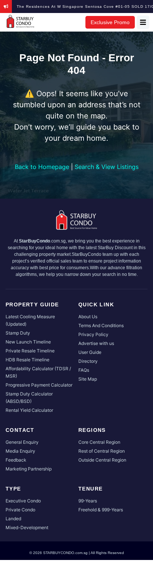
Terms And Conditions (101, 325)
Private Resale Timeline (30, 351)
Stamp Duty (18, 333)
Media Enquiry (20, 451)
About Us (87, 316)
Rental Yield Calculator (29, 410)
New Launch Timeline (28, 342)
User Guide (89, 352)
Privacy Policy (93, 334)
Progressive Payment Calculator (39, 385)
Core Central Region (99, 442)
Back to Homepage (42, 166)
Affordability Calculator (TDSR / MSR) (38, 372)
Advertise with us (96, 343)
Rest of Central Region (101, 451)
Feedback (16, 460)
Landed (13, 518)
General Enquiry (22, 442)
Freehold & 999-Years (100, 509)
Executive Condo (23, 501)
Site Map (87, 379)
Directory (88, 361)
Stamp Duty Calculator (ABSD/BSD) (29, 397)
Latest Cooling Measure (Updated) (30, 320)
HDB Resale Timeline (27, 359)
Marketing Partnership (29, 469)
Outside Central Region (102, 460)
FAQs (83, 370)
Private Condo (20, 509)
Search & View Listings (107, 166)
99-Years (87, 501)
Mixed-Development (27, 527)
